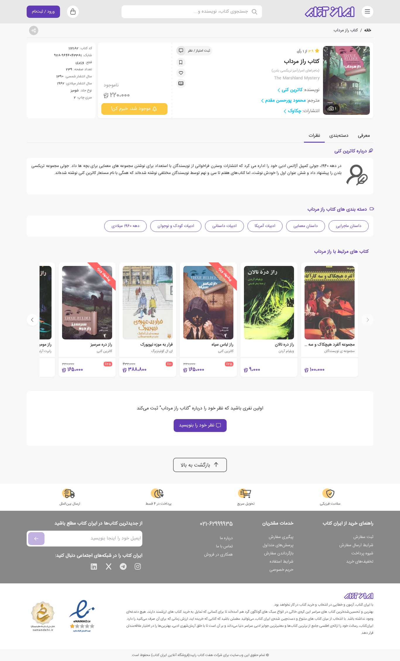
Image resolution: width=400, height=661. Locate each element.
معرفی (364, 136)
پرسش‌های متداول (278, 545)
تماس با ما (224, 546)
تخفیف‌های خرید (359, 561)
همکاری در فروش (218, 554)
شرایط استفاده (281, 561)
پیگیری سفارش (281, 537)
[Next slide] (32, 320)
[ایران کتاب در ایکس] (108, 567)
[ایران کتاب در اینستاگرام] (138, 567)
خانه (367, 30)
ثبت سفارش (363, 537)
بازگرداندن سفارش (278, 553)
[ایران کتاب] (330, 11)
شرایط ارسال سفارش (356, 545)
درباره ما (226, 538)
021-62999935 (216, 524)
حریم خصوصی (281, 569)
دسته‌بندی (338, 136)
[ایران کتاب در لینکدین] (94, 567)
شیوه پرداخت (362, 553)
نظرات (314, 136)
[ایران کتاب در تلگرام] (123, 567)
